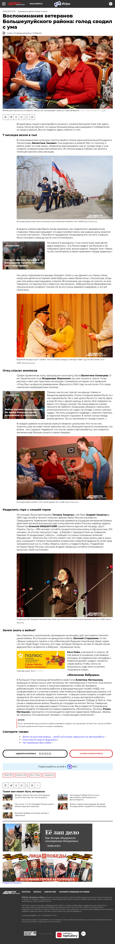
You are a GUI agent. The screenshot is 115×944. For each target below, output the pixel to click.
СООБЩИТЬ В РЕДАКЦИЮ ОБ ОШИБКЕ (74, 892)
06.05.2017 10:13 (9, 11)
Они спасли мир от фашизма (40, 739)
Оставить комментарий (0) (91, 754)
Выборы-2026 (50, 892)
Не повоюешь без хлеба (37, 742)
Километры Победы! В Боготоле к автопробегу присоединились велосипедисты (85, 797)
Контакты (26, 892)
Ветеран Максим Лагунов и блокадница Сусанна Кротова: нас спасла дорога (32, 796)
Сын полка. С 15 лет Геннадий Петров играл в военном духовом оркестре (34, 805)
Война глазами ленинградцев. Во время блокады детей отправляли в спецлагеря (88, 805)
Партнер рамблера (46, 933)
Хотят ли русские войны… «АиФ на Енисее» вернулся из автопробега (63, 736)
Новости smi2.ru (12, 882)
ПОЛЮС (39, 671)
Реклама (37, 892)
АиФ (104, 110)
